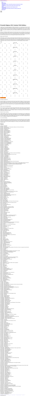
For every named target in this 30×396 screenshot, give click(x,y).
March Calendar (13, 4)
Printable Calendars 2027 (11, 8)
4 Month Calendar (13, 5)
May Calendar (21, 4)
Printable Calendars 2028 (18, 8)
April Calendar (17, 4)
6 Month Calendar (18, 5)
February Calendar (8, 4)
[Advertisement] (15, 18)
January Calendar (4, 4)
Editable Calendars (4, 7)
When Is (3, 6)
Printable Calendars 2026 (5, 8)
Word (3, 97)
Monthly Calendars (4, 3)
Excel (5, 97)
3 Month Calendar (9, 5)
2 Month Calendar (4, 5)
